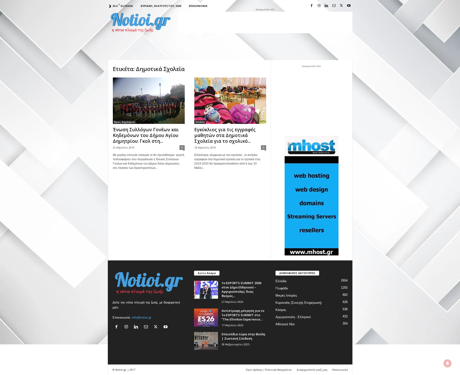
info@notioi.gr (141, 317)
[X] (341, 5)
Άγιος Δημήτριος (124, 122)
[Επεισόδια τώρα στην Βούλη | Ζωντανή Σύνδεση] (206, 341)
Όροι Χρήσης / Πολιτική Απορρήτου (269, 369)
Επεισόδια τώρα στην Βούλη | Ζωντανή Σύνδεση (243, 336)
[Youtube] (349, 5)
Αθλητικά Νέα (285, 324)
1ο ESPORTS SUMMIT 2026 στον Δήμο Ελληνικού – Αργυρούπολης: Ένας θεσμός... (241, 289)
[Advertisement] (265, 22)
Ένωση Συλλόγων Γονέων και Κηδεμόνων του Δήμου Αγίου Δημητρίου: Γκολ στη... (146, 135)
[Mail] (334, 5)
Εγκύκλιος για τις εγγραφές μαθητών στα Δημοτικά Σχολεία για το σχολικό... (225, 135)
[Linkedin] (326, 5)
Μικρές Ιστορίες (286, 295)
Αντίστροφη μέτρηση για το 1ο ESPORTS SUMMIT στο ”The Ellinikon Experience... (243, 315)
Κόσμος (281, 310)
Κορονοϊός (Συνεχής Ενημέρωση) (299, 302)
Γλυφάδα (282, 288)
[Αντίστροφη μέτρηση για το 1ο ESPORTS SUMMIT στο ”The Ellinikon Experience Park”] (206, 317)
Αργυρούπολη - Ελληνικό (293, 317)
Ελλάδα (200, 122)
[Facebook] (312, 5)
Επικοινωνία (198, 6)
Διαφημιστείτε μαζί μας (312, 369)
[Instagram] (319, 5)
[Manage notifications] (447, 363)
